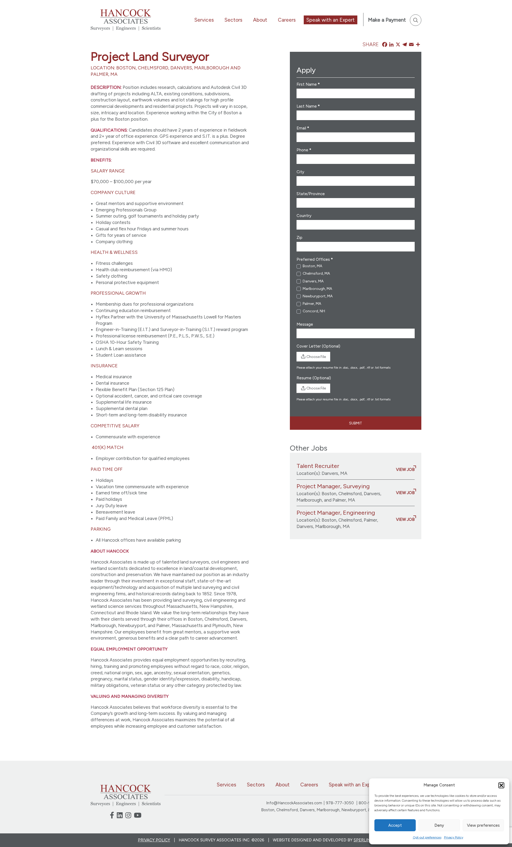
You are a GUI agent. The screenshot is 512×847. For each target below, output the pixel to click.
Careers (287, 20)
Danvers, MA (312, 281)
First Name (308, 84)
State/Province (311, 193)
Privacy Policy (453, 837)
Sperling (363, 840)
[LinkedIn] (391, 45)
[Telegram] (404, 45)
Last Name (308, 106)
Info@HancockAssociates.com (294, 803)
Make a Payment (387, 20)
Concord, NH (313, 311)
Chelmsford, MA (316, 273)
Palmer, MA (311, 303)
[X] (398, 45)
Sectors (233, 20)
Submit (355, 423)
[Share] (418, 45)
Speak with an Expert (330, 20)
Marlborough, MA (317, 288)
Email (303, 128)
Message (305, 324)
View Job (405, 469)
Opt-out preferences (427, 837)
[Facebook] (384, 45)
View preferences (483, 825)
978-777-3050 (340, 803)
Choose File (316, 356)
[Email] (411, 45)
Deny (439, 825)
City (300, 172)
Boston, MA (312, 266)
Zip (299, 237)
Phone (304, 150)
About (260, 20)
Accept (395, 825)
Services (204, 20)
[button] (501, 785)
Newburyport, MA (317, 296)
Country (304, 215)
